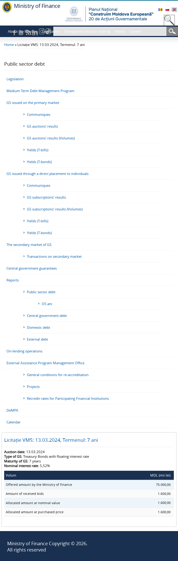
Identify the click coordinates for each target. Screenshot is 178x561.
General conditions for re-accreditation (58, 374)
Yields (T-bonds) (39, 161)
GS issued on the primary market (32, 102)
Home (9, 44)
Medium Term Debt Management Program (40, 90)
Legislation (51, 31)
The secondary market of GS (28, 244)
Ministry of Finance (37, 6)
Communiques (38, 114)
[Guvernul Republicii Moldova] (7, 11)
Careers (136, 31)
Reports (12, 280)
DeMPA (12, 410)
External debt (37, 339)
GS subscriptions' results (46, 197)
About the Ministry (23, 31)
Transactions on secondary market (54, 256)
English (174, 9)
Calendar (13, 422)
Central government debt (47, 315)
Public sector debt (41, 292)
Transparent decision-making (87, 31)
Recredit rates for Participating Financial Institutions (68, 398)
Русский (167, 9)
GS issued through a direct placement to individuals (47, 173)
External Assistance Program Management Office (45, 363)
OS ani (47, 303)
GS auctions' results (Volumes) (51, 138)
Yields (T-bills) (37, 150)
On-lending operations (24, 351)
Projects (33, 386)
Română (160, 9)
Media (120, 31)
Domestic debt (38, 327)
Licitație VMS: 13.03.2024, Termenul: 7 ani (51, 440)
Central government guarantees (31, 268)
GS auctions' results (42, 126)
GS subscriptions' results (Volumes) (55, 209)
